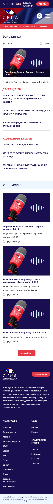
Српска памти (9, 432)
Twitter (34, 449)
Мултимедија (9, 486)
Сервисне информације (9, 480)
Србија (6, 451)
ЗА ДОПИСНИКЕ (41, 374)
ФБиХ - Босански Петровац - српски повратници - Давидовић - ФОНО (21, 280)
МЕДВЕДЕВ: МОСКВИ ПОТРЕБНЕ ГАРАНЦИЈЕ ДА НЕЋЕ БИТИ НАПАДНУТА (26, 112)
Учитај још (26, 353)
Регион (6, 460)
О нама (34, 427)
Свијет (6, 465)
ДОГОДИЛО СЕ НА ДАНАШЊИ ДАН (20, 144)
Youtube (35, 463)
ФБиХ (5, 446)
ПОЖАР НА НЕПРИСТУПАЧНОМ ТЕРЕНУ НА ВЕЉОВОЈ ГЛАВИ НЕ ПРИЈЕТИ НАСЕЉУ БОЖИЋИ (24, 98)
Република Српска (11, 441)
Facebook (35, 459)
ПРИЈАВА (42, 4)
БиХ (4, 455)
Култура (6, 474)
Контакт (35, 432)
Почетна (7, 427)
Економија (8, 469)
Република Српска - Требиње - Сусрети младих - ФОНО (23, 227)
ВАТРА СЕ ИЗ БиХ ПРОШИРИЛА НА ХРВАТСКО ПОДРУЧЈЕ (25, 155)
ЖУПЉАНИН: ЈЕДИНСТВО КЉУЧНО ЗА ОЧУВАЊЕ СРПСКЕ (22, 124)
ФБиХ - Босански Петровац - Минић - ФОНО (25, 332)
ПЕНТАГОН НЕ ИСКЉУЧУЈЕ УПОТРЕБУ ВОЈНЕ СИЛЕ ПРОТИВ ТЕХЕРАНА (25, 167)
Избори (6, 437)
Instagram (36, 454)
